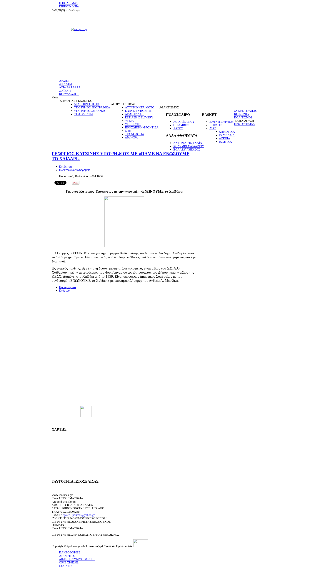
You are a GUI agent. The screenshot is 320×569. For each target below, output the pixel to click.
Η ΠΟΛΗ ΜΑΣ (68, 3)
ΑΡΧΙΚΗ (65, 80)
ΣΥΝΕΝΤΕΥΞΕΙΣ (245, 110)
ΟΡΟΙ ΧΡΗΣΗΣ (69, 562)
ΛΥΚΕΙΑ (224, 138)
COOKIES (65, 565)
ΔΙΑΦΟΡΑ (131, 137)
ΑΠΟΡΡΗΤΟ (67, 555)
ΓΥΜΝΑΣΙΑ (227, 135)
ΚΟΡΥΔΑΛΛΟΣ (69, 94)
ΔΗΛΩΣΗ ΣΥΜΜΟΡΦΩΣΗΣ (77, 559)
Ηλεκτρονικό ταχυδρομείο (74, 169)
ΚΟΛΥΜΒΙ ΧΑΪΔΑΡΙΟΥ (188, 146)
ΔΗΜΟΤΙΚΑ (227, 131)
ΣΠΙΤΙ (129, 130)
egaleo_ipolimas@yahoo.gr (79, 515)
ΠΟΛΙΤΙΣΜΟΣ (243, 117)
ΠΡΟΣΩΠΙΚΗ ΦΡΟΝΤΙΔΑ (142, 127)
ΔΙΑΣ (212, 128)
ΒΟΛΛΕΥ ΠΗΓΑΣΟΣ (186, 149)
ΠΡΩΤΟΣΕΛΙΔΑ (244, 124)
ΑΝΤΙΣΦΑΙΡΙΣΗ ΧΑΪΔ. (188, 142)
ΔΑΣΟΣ (178, 128)
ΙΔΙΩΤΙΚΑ (225, 141)
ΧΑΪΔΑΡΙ (65, 90)
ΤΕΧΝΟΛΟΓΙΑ (134, 134)
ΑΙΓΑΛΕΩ (65, 84)
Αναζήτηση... (59, 9)
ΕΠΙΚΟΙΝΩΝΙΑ (69, 6)
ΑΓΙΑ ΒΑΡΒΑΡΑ (70, 87)
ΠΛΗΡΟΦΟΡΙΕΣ (69, 552)
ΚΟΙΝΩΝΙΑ (241, 114)
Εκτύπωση (65, 166)
